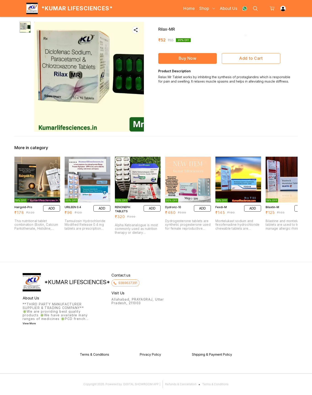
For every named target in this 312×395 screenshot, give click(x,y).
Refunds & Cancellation (180, 384)
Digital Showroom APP (141, 384)
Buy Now (187, 58)
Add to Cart (251, 58)
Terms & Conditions (215, 384)
